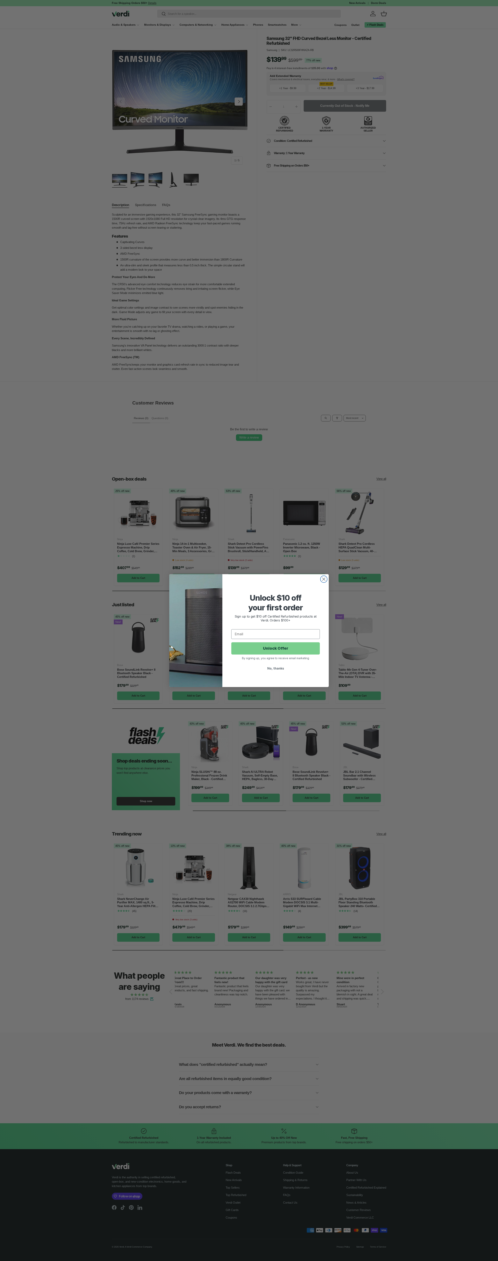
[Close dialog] (323, 579)
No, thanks (275, 668)
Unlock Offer (275, 648)
